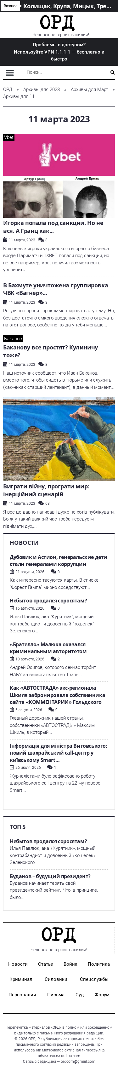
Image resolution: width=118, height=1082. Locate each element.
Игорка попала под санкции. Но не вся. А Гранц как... (53, 226)
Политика (99, 964)
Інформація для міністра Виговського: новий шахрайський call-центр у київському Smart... (58, 752)
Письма (56, 995)
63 (47, 503)
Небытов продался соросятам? (48, 600)
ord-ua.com (70, 1056)
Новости (18, 964)
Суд (80, 995)
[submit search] (112, 72)
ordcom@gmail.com (78, 1061)
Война (70, 964)
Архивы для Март (89, 89)
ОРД (7, 89)
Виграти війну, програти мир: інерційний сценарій (46, 490)
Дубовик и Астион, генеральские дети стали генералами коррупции (58, 561)
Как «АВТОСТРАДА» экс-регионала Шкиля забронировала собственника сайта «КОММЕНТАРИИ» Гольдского (57, 694)
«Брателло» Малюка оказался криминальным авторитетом (48, 648)
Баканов (13, 339)
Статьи (45, 964)
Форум (102, 995)
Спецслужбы (94, 979)
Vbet (9, 137)
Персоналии (22, 995)
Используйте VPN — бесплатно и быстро (59, 52)
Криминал (20, 979)
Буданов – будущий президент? (50, 876)
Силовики (56, 979)
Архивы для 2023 (41, 89)
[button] (9, 72)
